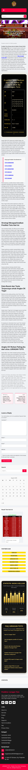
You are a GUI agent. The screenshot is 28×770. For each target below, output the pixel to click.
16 (24, 489)
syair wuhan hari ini (5, 387)
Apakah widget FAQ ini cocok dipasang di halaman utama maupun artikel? (13, 667)
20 (13, 492)
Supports (3, 720)
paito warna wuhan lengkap (7, 385)
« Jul (3, 503)
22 (20, 492)
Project (3, 715)
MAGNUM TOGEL (14, 561)
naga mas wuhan (20, 383)
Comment (4, 420)
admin (15, 43)
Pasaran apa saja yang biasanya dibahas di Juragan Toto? (12, 646)
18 (6, 492)
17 (2, 492)
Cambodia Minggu (6, 740)
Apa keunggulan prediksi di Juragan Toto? (13, 640)
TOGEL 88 (14, 552)
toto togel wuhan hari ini (15, 387)
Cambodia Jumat (6, 735)
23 (24, 492)
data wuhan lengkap (12, 383)
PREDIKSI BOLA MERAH (14, 571)
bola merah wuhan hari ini (13, 382)
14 (17, 489)
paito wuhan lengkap (18, 385)
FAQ (2, 725)
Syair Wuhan (10, 376)
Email (3, 443)
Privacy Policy (5, 728)
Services (3, 712)
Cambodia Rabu (5, 743)
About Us (4, 710)
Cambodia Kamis (6, 737)
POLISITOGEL (14, 555)
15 (20, 489)
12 (9, 489)
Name (3, 437)
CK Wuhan (8, 374)
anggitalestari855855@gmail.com (14, 753)
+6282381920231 (10, 750)
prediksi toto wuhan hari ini (7, 386)
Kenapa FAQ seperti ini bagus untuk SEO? (13, 660)
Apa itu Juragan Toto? (10, 634)
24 (3, 496)
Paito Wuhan (19, 374)
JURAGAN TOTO (14, 558)
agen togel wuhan (12, 377)
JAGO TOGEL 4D (14, 568)
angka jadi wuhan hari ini (8, 379)
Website (3, 449)
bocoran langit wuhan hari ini (13, 380)
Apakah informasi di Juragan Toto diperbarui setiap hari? (12, 653)
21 (17, 492)
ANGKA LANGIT (14, 565)
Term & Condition (6, 723)
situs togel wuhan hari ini (19, 386)
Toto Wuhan (16, 376)
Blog (2, 717)
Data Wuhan (13, 374)
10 (2, 489)
